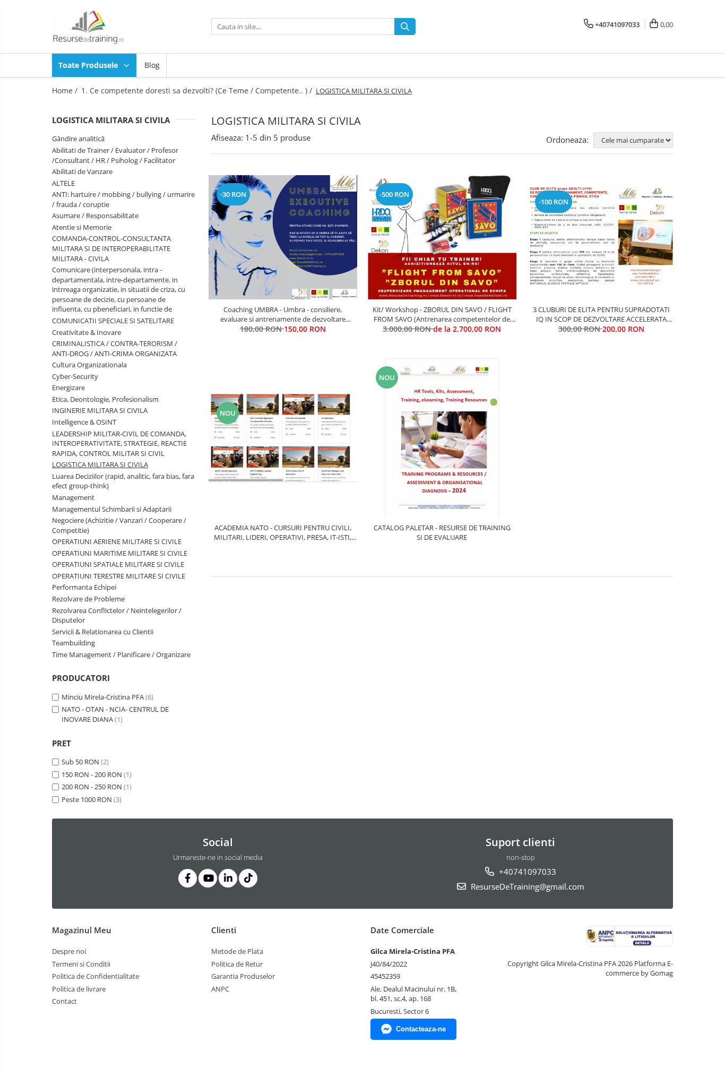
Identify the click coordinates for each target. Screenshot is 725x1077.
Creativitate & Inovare (86, 332)
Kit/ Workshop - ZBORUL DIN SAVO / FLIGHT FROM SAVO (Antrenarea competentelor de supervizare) (442, 314)
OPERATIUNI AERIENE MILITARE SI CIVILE (117, 541)
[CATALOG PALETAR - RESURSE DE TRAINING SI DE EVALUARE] (442, 438)
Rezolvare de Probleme (88, 599)
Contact (64, 1001)
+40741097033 (526, 871)
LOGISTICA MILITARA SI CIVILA (100, 464)
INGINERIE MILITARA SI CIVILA (100, 410)
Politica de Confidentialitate (95, 976)
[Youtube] (207, 878)
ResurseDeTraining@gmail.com (526, 886)
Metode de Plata (237, 951)
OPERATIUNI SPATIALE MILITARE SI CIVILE (118, 564)
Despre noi (69, 951)
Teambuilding (73, 643)
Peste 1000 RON (87, 799)
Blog (152, 65)
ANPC (220, 989)
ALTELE (63, 183)
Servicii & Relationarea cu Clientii (102, 631)
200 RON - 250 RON (92, 786)
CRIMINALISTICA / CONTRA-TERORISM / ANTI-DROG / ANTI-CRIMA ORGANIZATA (114, 348)
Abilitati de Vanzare (82, 171)
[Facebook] (187, 878)
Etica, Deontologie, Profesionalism (105, 399)
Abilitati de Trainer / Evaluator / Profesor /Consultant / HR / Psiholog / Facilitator (115, 155)
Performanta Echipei (84, 587)
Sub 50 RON (80, 761)
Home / (66, 90)
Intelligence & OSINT (84, 422)
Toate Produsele (89, 65)
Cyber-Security (75, 376)
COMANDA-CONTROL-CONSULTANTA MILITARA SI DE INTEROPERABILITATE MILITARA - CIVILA (111, 248)
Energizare (68, 387)
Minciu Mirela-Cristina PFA (103, 697)
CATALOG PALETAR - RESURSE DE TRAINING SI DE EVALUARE (442, 532)
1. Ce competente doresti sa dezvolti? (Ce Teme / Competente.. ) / (197, 90)
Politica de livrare (79, 989)
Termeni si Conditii (81, 964)
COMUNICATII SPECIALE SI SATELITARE (113, 320)
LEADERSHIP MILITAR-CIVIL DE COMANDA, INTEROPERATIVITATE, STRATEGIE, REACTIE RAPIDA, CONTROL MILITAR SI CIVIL (119, 443)
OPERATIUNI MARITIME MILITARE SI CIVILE (119, 553)
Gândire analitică (78, 138)
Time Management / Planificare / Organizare (121, 654)
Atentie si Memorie (81, 227)
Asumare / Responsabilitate (95, 215)
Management (73, 497)
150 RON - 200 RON (92, 774)
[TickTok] (248, 878)
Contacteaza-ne (421, 1029)
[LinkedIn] (228, 878)
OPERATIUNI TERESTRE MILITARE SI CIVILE (118, 576)
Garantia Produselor (243, 976)
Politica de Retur (237, 964)
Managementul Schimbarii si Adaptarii (111, 509)
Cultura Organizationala (89, 364)
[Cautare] (405, 26)
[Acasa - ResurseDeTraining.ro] (105, 26)
